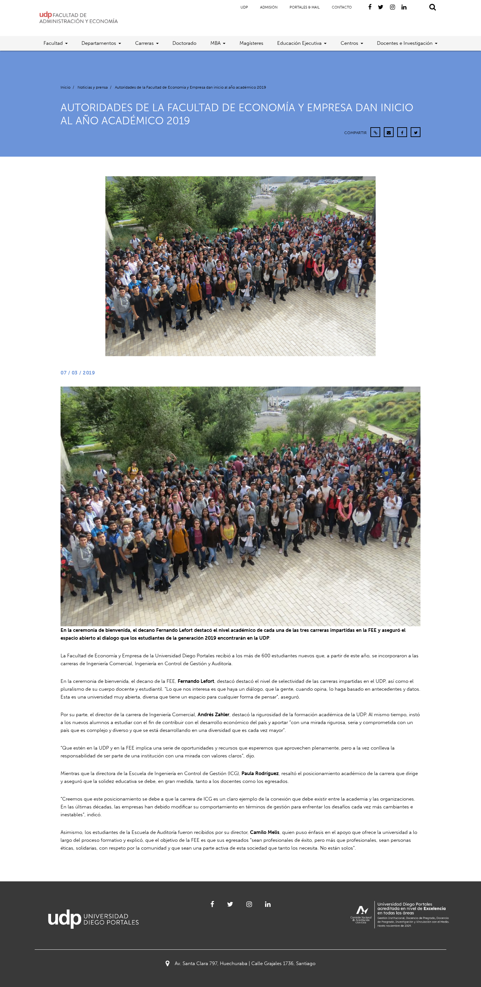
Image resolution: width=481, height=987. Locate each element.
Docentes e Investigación (405, 43)
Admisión (268, 7)
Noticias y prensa (93, 87)
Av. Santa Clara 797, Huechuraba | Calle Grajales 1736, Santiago (245, 963)
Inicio (65, 87)
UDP (244, 7)
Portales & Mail (305, 7)
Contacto (342, 7)
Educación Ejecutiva (299, 43)
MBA (215, 43)
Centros (349, 43)
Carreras (144, 43)
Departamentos (98, 43)
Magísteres (251, 43)
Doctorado (184, 43)
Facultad (53, 43)
